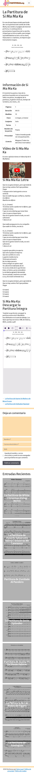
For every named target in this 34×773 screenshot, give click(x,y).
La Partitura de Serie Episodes (17, 622)
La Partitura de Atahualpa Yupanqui (17, 404)
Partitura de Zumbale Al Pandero (17, 580)
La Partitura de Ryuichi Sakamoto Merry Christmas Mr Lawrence (17, 539)
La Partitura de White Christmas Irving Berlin (17, 498)
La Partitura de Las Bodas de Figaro (17, 704)
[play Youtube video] (17, 170)
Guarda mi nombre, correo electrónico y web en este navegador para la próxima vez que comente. (17, 455)
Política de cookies (21, 771)
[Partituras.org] (13, 3)
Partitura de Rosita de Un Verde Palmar (17, 663)
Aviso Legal (20, 769)
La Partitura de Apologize (17, 744)
